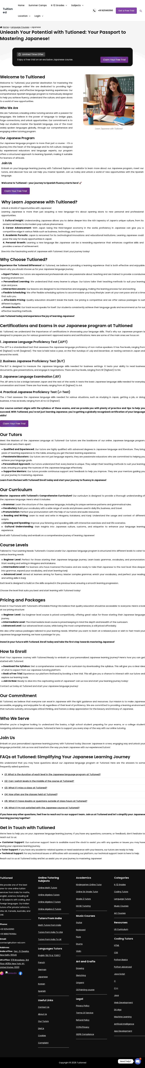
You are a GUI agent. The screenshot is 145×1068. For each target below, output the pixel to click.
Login (37, 15)
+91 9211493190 (105, 10)
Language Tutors (122, 898)
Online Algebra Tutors (48, 894)
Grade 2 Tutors (83, 898)
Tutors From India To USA (50, 932)
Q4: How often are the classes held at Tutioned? (30, 794)
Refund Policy (82, 1020)
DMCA (41, 1028)
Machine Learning (123, 1016)
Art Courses (120, 913)
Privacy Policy (82, 1005)
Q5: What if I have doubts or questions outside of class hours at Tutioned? (45, 801)
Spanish (42, 991)
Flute (78, 936)
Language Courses (20, 27)
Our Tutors (43, 1021)
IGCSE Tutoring (83, 906)
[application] (65, 5)
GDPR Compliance (85, 1034)
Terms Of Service (84, 1012)
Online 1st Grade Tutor (87, 891)
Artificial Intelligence (124, 1024)
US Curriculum (121, 929)
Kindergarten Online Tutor (89, 884)
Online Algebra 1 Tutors (49, 901)
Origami (80, 982)
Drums (79, 944)
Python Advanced (123, 966)
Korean (41, 983)
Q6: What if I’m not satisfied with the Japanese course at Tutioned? (41, 807)
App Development (123, 1031)
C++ (116, 988)
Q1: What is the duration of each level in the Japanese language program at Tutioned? (52, 774)
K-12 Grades (57, 5)
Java (116, 995)
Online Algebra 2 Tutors (49, 909)
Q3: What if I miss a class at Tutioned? (25, 787)
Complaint (43, 1042)
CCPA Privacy (82, 1027)
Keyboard (80, 929)
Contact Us (43, 1007)
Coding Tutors (121, 891)
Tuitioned (8, 10)
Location (23, 15)
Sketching (81, 975)
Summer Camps (38, 5)
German (42, 969)
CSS (116, 952)
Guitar (79, 922)
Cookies (42, 1035)
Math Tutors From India (49, 925)
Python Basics (121, 959)
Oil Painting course (85, 989)
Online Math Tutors (47, 887)
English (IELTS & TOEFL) (49, 955)
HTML (116, 945)
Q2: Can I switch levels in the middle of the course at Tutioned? (39, 781)
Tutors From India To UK (49, 939)
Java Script (119, 974)
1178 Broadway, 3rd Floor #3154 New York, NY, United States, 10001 (14, 964)
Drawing (80, 968)
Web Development (123, 1002)
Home (21, 5)
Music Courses (121, 906)
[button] (72, 774)
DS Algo (117, 1009)
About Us (42, 1014)
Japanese (43, 976)
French (41, 962)
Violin (78, 951)
